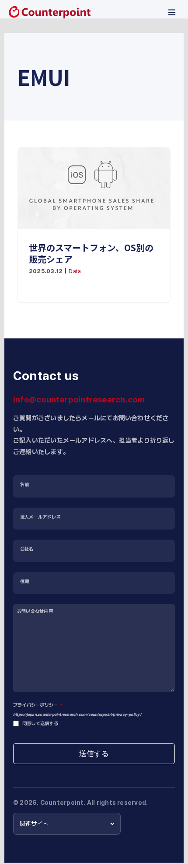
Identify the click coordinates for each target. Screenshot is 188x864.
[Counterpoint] (50, 12)
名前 (24, 484)
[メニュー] (171, 12)
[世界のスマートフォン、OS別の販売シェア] (94, 187)
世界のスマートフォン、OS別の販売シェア (91, 253)
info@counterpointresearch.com (79, 400)
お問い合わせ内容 (35, 611)
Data (75, 271)
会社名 (27, 549)
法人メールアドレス (40, 517)
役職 (24, 581)
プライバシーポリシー (38, 705)
